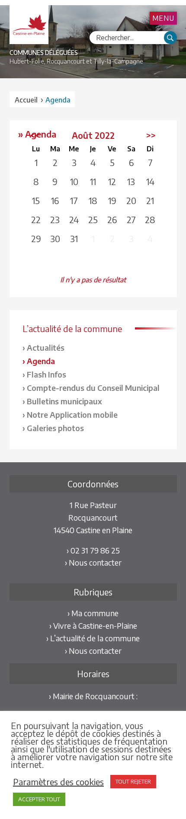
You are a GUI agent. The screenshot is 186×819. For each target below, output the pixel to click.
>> (151, 135)
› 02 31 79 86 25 (93, 550)
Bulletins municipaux (64, 401)
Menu (163, 18)
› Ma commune (93, 613)
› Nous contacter (93, 562)
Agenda (41, 361)
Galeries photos (55, 428)
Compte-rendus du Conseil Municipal (93, 388)
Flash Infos (46, 374)
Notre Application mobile (72, 414)
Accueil (26, 100)
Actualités (45, 347)
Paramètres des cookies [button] (58, 782)
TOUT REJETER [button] (133, 781)
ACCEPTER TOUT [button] (39, 799)
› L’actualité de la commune (93, 638)
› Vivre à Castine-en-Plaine (93, 625)
